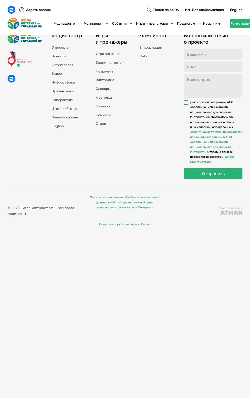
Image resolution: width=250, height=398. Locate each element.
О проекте (60, 47)
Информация (151, 47)
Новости (59, 56)
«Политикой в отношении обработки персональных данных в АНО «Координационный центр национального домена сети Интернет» (216, 142)
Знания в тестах (110, 62)
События (119, 23)
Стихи (101, 123)
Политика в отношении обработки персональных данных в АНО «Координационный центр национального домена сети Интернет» (125, 202)
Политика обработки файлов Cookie (125, 224)
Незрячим (211, 23)
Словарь (103, 88)
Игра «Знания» (109, 54)
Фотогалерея (62, 65)
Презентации (63, 91)
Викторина (105, 80)
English (236, 10)
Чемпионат (93, 23)
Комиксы (103, 115)
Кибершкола (62, 100)
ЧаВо (144, 56)
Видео (57, 73)
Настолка (104, 97)
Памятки (103, 106)
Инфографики (63, 82)
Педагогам (186, 23)
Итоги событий (64, 108)
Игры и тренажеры (152, 23)
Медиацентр (64, 23)
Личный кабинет (66, 117)
